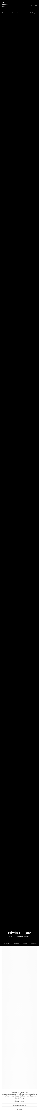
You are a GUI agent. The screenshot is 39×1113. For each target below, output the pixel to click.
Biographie (7, 943)
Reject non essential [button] (19, 1105)
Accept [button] (19, 1109)
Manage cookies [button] (19, 1101)
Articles (25, 943)
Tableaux (16, 943)
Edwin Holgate (19, 933)
